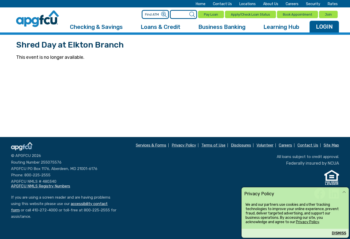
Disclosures (241, 145)
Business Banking (221, 27)
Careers (292, 4)
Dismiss (339, 233)
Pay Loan (211, 14)
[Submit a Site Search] (192, 15)
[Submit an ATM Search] (164, 15)
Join (328, 14)
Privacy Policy (307, 222)
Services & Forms (151, 145)
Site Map (331, 145)
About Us (270, 4)
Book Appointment (297, 14)
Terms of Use (213, 145)
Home (200, 4)
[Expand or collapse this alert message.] (344, 192)
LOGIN (324, 26)
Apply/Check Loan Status (250, 14)
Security (313, 4)
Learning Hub (281, 27)
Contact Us (222, 4)
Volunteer (264, 145)
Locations (247, 4)
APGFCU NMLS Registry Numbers (40, 186)
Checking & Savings (96, 27)
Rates (333, 4)
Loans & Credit (160, 27)
